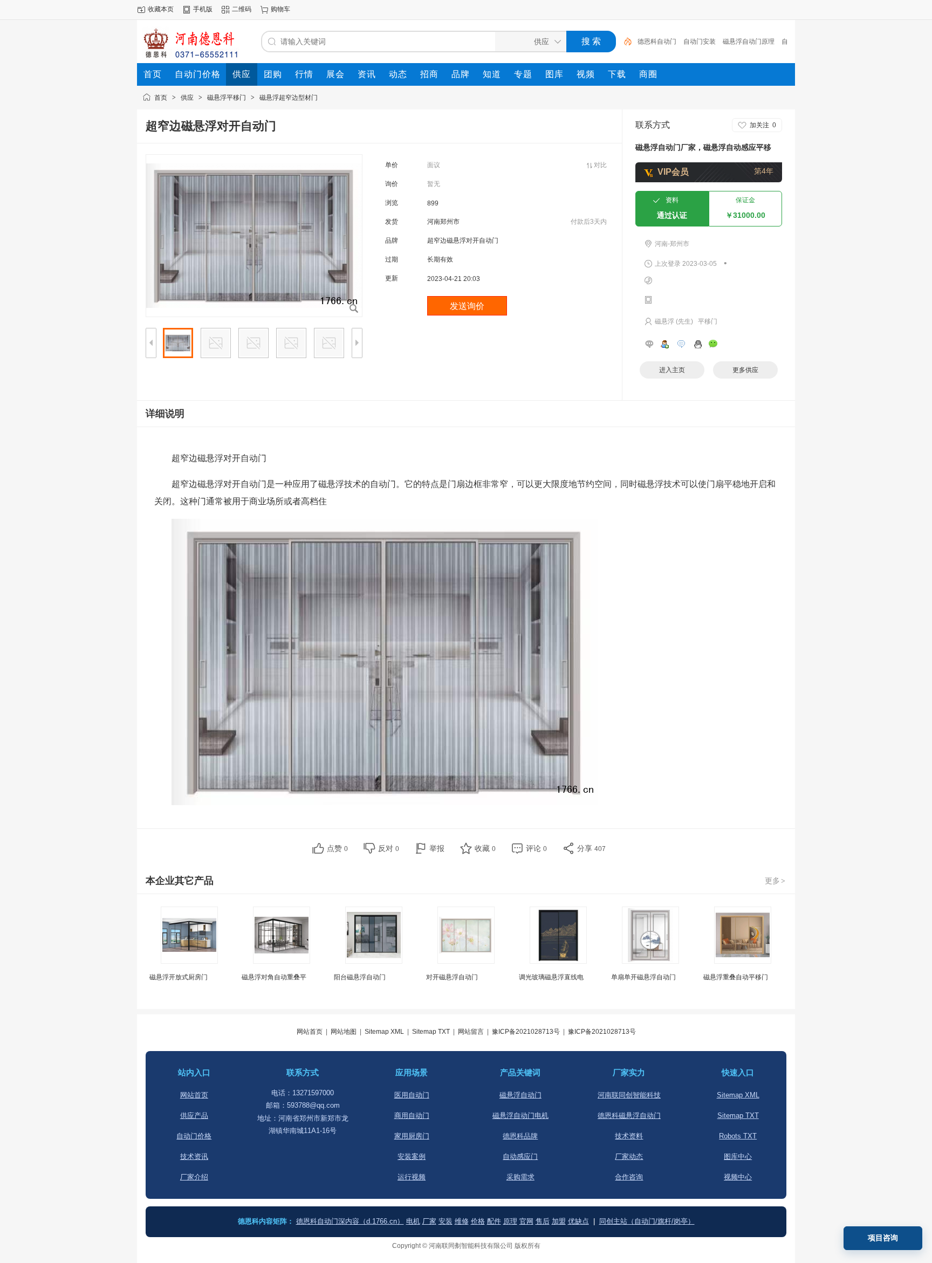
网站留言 (471, 1031)
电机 (413, 1221)
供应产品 (194, 1115)
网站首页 (310, 1031)
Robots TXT (738, 1136)
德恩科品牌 (520, 1136)
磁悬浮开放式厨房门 (178, 977)
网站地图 (344, 1031)
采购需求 (520, 1177)
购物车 (280, 9)
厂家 (429, 1221)
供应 (187, 97)
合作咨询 (629, 1177)
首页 (160, 97)
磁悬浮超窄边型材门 (288, 97)
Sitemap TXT (431, 1031)
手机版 (203, 9)
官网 (526, 1221)
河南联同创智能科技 (629, 1095)
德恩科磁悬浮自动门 (629, 1115)
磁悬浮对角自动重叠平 (274, 977)
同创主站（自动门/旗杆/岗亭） (647, 1221)
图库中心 (738, 1156)
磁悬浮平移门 (226, 97)
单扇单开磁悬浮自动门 (643, 977)
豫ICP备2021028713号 (526, 1031)
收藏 (485, 848)
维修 (462, 1221)
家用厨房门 (411, 1136)
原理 (510, 1221)
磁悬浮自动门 (520, 1095)
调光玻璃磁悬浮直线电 (551, 977)
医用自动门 (411, 1095)
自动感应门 (520, 1156)
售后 (543, 1221)
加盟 (559, 1221)
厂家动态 (629, 1156)
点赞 (337, 848)
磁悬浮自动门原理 (749, 41)
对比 (600, 165)
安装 (445, 1221)
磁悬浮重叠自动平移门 (735, 977)
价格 (478, 1221)
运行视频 (412, 1177)
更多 (775, 880)
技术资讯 (194, 1156)
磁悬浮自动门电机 (520, 1115)
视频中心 (738, 1177)
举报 (436, 848)
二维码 (241, 9)
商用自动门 (411, 1115)
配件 (494, 1221)
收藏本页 (161, 9)
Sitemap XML (384, 1031)
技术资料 (629, 1136)
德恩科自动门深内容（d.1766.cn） (350, 1221)
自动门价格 (193, 1136)
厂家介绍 (194, 1177)
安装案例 (412, 1156)
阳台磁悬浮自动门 (360, 977)
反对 (388, 848)
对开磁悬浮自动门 (452, 977)
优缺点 (578, 1221)
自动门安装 (699, 41)
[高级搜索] (624, 41)
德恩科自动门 (657, 41)
